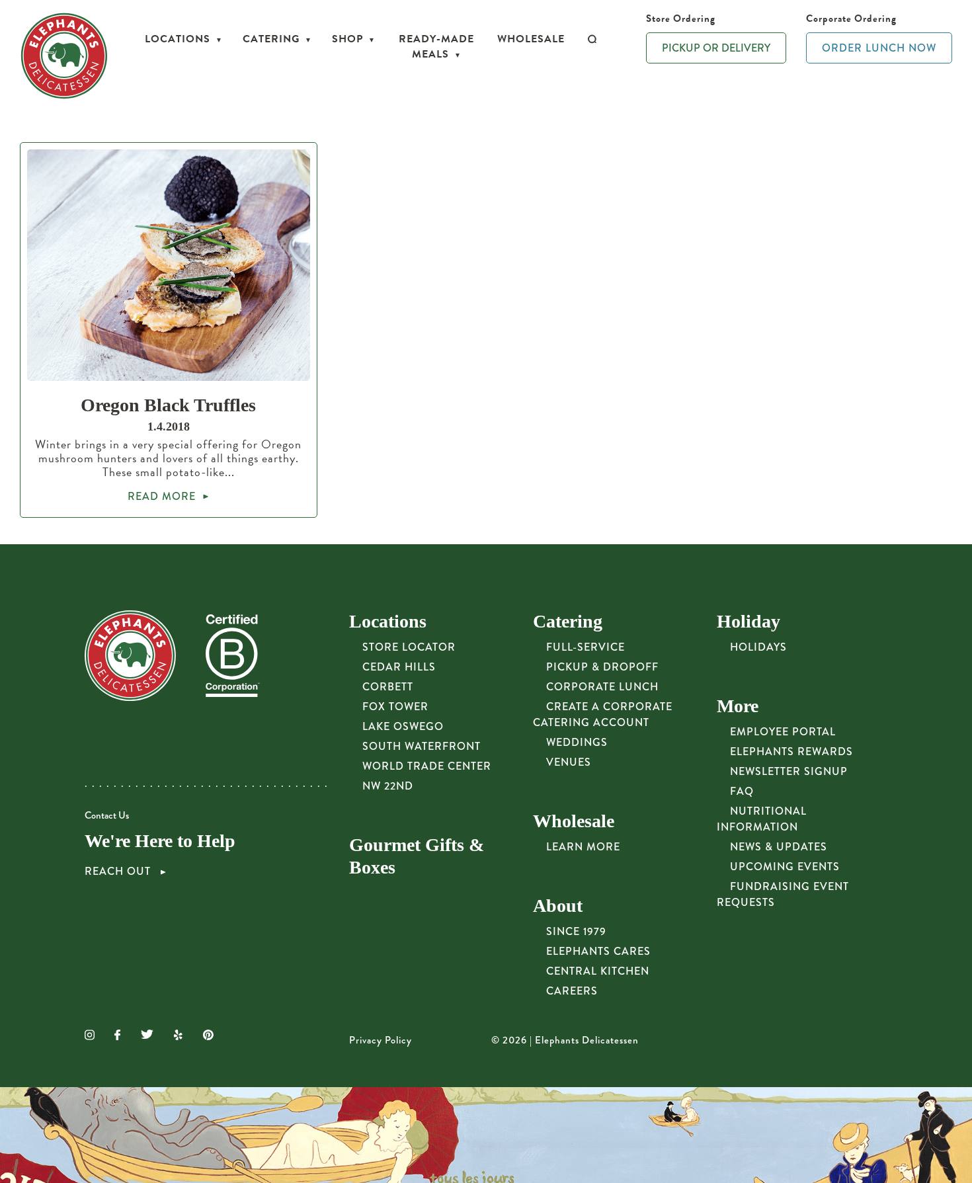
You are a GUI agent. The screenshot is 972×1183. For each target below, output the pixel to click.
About (558, 905)
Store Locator (409, 647)
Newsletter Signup (789, 771)
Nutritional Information (762, 819)
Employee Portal (783, 731)
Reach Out (119, 871)
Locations (177, 39)
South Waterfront (421, 746)
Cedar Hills (399, 666)
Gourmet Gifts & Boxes (416, 856)
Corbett (387, 686)
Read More (162, 496)
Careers (572, 991)
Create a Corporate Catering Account (602, 714)
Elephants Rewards (791, 751)
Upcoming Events (785, 866)
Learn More (583, 846)
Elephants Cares (598, 951)
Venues (568, 762)
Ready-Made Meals (436, 46)
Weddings (577, 742)
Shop (347, 39)
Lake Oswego (403, 726)
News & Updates (778, 846)
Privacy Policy (380, 1040)
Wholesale (531, 39)
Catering (271, 39)
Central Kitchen (597, 971)
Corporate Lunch (602, 686)
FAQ (742, 791)
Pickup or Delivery (716, 48)
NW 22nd (387, 786)
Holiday (748, 621)
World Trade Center (426, 766)
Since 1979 (576, 931)
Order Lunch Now (879, 48)
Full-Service (585, 647)
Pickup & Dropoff (602, 666)
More (737, 706)
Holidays (758, 647)
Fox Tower (395, 706)
